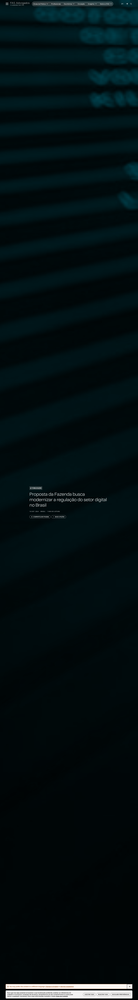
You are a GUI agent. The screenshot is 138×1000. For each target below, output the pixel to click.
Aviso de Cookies (62, 996)
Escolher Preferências (120, 994)
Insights (91, 4)
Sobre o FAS (105, 4)
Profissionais (56, 4)
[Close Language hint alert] (129, 986)
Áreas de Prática (39, 4)
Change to (51, 986)
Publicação (36, 488)
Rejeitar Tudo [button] (103, 994)
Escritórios (68, 4)
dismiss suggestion (67, 986)
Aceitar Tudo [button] (89, 994)
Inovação (81, 4)
